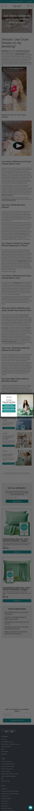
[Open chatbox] (30, 807)
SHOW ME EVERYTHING (8, 411)
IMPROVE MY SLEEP (8, 405)
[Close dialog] (32, 395)
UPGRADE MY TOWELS (9, 408)
